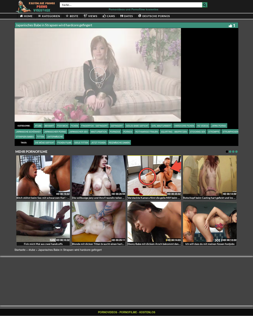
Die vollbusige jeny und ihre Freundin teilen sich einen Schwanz (108, 197)
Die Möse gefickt (44, 142)
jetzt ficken (98, 142)
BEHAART (49, 125)
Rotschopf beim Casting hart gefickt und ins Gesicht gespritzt (218, 197)
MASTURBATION (99, 131)
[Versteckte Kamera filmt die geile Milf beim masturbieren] (154, 175)
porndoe (115, 131)
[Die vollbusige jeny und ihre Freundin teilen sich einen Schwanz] (99, 175)
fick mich (62, 125)
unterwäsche (55, 136)
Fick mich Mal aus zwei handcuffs (43, 243)
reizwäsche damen (119, 142)
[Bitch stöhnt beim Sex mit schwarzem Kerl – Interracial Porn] (43, 175)
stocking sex (197, 131)
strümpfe (213, 131)
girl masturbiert (161, 125)
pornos (127, 131)
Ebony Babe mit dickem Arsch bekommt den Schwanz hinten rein (165, 243)
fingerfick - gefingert (94, 125)
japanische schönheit (28, 131)
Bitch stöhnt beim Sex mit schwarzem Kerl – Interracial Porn (51, 197)
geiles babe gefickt (137, 125)
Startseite (20, 250)
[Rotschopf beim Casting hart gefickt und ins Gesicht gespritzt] (210, 175)
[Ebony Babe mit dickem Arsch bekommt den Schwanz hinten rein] (154, 222)
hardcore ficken (184, 125)
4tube (38, 125)
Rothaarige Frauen (146, 131)
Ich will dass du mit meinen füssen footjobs (209, 243)
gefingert (117, 125)
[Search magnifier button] (204, 4)
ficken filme (64, 142)
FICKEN (74, 125)
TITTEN (40, 136)
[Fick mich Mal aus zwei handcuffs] (43, 222)
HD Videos (202, 125)
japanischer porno (55, 131)
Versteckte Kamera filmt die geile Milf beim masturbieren (160, 197)
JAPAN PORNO (219, 125)
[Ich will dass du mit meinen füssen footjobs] (210, 222)
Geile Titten (81, 142)
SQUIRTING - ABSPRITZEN (174, 131)
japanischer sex (78, 131)
